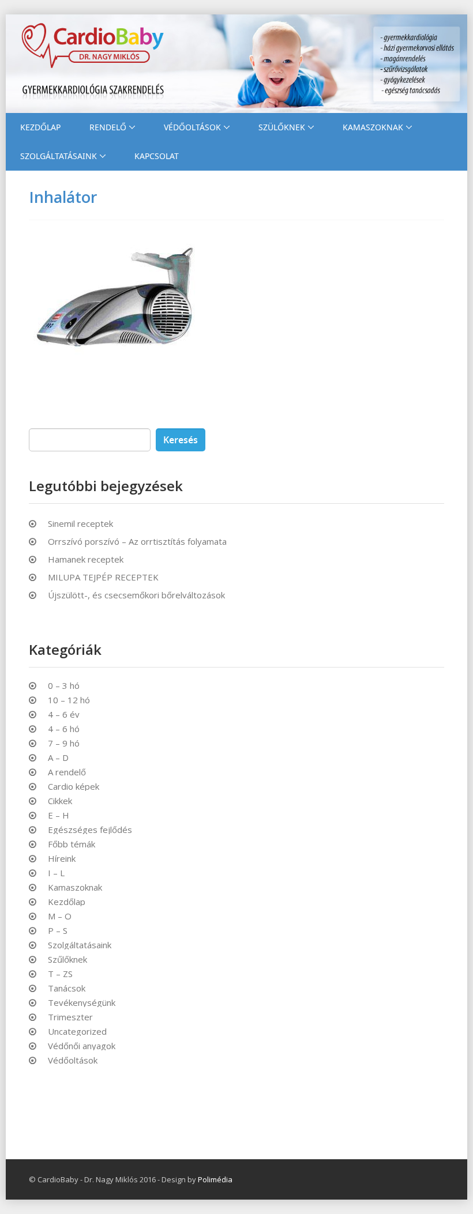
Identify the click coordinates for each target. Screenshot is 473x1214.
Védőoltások (192, 127)
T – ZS (60, 974)
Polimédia (215, 1179)
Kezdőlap (40, 127)
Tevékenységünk (81, 1002)
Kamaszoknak (373, 127)
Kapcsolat (156, 155)
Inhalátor (63, 197)
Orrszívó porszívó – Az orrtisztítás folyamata (137, 541)
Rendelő (107, 127)
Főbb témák (71, 844)
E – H (58, 815)
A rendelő (67, 772)
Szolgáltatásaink (58, 155)
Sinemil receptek (80, 523)
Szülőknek (281, 127)
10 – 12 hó (69, 700)
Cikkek (60, 801)
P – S (57, 930)
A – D (58, 757)
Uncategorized (77, 1031)
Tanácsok (66, 988)
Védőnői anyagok (81, 1046)
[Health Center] (236, 63)
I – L (56, 873)
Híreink (62, 858)
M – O (60, 916)
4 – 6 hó (64, 729)
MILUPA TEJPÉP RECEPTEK (103, 577)
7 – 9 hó (64, 743)
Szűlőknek (67, 959)
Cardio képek (73, 786)
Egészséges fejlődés (90, 829)
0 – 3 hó (64, 685)
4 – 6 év (64, 714)
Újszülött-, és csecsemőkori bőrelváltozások (136, 595)
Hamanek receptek (85, 559)
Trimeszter (70, 1017)
